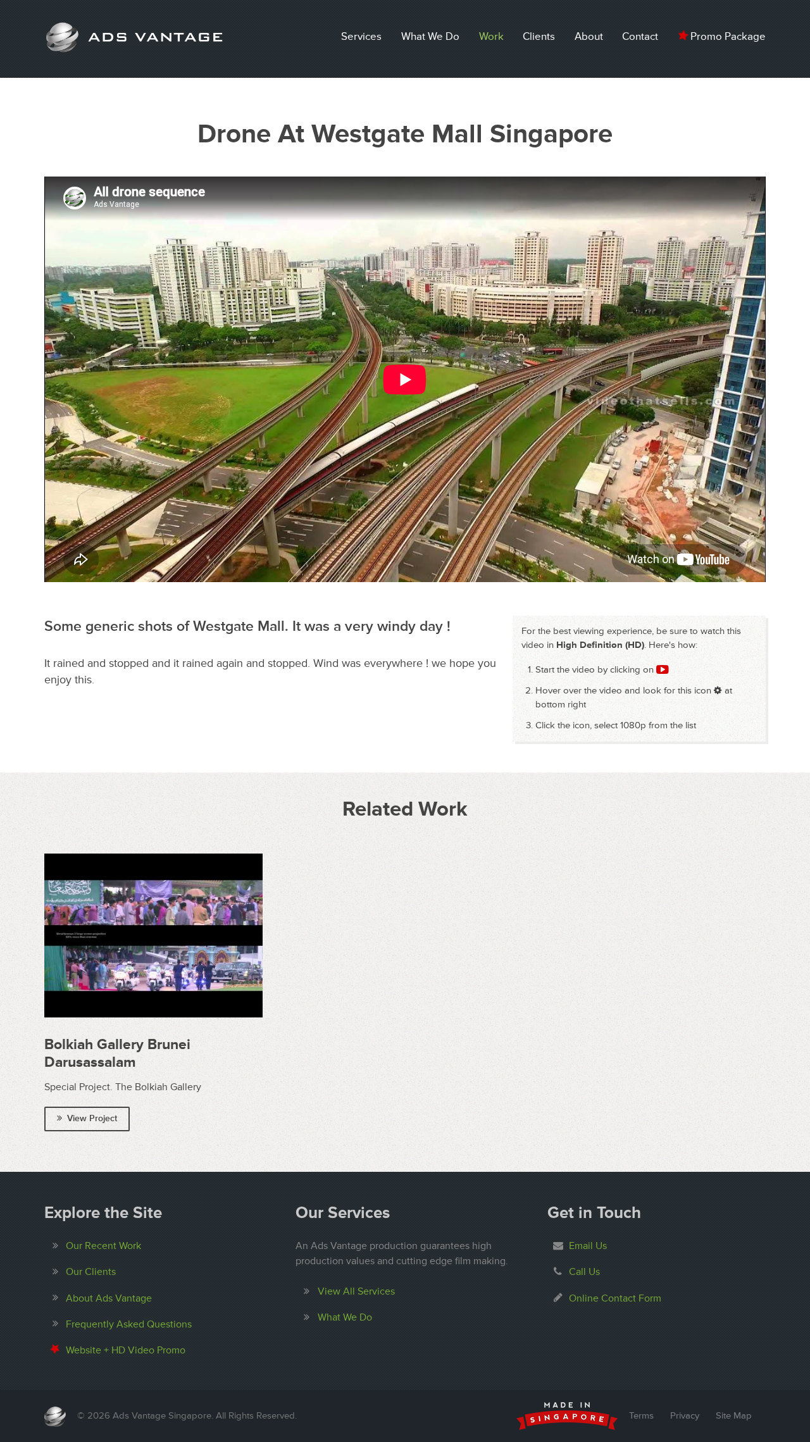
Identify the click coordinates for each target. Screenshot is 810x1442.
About (589, 36)
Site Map (734, 1415)
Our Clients (91, 1271)
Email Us (588, 1246)
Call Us (584, 1271)
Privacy (684, 1415)
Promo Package (727, 36)
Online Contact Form (615, 1298)
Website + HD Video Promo (125, 1350)
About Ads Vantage (109, 1298)
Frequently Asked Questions (129, 1324)
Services (361, 36)
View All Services (356, 1291)
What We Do (430, 36)
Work (491, 36)
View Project (92, 1118)
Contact (640, 36)
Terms (641, 1415)
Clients (539, 36)
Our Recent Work (103, 1246)
